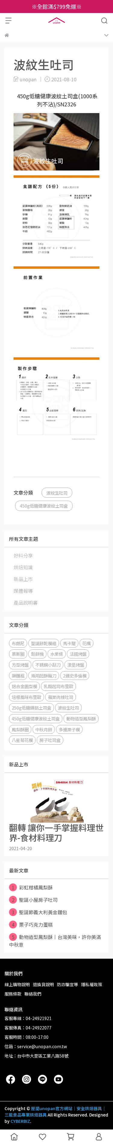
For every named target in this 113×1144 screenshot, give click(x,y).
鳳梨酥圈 (20, 729)
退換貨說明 (43, 984)
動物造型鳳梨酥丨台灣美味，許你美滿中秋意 (55, 940)
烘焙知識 (23, 567)
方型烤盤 (20, 664)
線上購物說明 (17, 984)
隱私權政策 (91, 984)
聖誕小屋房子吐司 (35, 899)
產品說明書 (26, 602)
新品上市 (23, 579)
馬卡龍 (69, 643)
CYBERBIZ (20, 1121)
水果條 (56, 654)
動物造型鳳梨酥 (81, 718)
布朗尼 (18, 643)
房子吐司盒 (50, 740)
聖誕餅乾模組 (43, 643)
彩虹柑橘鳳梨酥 (32, 887)
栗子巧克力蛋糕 (32, 924)
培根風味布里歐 (26, 697)
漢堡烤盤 (75, 664)
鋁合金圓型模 (24, 686)
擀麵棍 (18, 675)
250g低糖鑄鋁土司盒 (31, 707)
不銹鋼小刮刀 (48, 664)
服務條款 (13, 994)
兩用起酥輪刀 (43, 675)
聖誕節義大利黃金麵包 (39, 912)
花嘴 (86, 643)
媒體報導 (23, 590)
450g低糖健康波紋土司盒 (44, 505)
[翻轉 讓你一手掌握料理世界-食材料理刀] (56, 800)
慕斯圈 (18, 654)
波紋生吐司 (56, 492)
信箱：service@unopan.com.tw (36, 1046)
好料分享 (23, 555)
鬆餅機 (37, 654)
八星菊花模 (22, 740)
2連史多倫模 (74, 675)
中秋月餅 (43, 729)
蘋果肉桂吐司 (60, 697)
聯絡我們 (32, 994)
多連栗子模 (69, 729)
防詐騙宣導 (67, 984)
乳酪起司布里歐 (58, 686)
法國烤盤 (78, 654)
